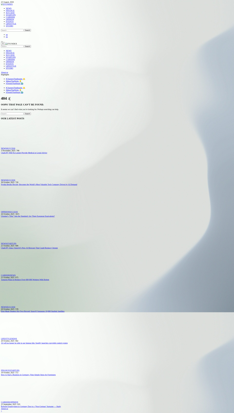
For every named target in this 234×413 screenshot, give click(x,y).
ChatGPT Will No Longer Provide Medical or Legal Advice (24, 153)
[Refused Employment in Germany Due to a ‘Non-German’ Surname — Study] (117, 388)
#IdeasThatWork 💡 (14, 81)
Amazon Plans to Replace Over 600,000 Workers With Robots (25, 280)
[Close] (3, 43)
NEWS (8, 8)
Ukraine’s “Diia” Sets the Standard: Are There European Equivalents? (28, 216)
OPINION (10, 19)
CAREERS (10, 17)
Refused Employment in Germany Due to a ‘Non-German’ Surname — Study (31, 406)
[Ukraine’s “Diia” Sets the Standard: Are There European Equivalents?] (117, 198)
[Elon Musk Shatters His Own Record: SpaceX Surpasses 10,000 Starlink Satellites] (117, 293)
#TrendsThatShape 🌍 (14, 83)
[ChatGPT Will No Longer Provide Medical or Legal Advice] (117, 134)
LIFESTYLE (11, 24)
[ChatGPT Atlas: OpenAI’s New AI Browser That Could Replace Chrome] (117, 229)
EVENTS (10, 21)
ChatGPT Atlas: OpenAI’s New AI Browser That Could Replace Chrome (29, 248)
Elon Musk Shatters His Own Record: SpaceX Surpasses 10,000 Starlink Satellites (32, 311)
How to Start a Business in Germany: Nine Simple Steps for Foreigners (28, 375)
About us (4, 72)
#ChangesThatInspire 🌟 (15, 79)
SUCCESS (10, 13)
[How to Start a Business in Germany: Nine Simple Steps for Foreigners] (117, 356)
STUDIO (9, 26)
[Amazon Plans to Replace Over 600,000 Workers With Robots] (117, 261)
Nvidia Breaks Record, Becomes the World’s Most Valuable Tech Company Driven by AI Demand (39, 184)
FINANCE (10, 11)
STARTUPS (11, 15)
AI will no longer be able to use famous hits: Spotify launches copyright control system (34, 343)
